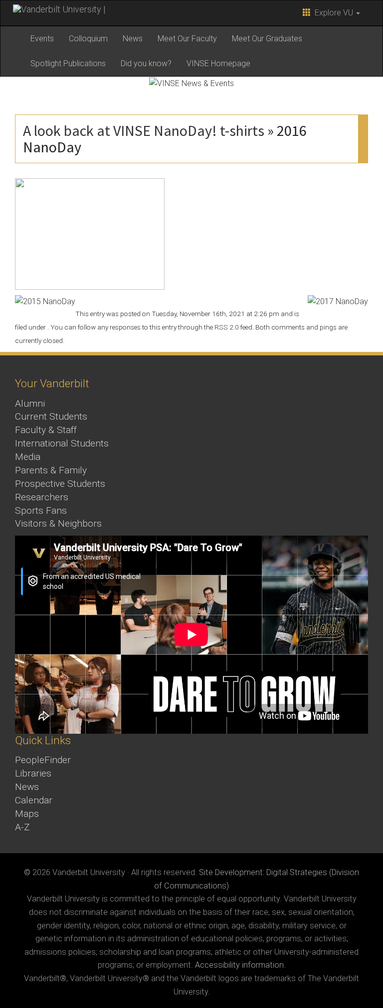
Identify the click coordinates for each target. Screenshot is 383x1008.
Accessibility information (239, 965)
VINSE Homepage (218, 63)
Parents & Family (51, 470)
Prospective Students (60, 483)
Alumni (30, 403)
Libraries (33, 773)
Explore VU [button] (333, 12)
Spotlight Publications (68, 63)
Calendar (33, 800)
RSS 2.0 (226, 327)
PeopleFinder (43, 760)
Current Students (51, 416)
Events (42, 38)
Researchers (41, 497)
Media (27, 456)
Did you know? (146, 63)
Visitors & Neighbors (58, 523)
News (133, 38)
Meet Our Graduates (267, 38)
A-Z (22, 827)
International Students (62, 443)
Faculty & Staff (46, 430)
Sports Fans (41, 510)
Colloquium (88, 38)
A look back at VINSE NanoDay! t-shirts (143, 130)
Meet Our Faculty (187, 38)
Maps (27, 813)
